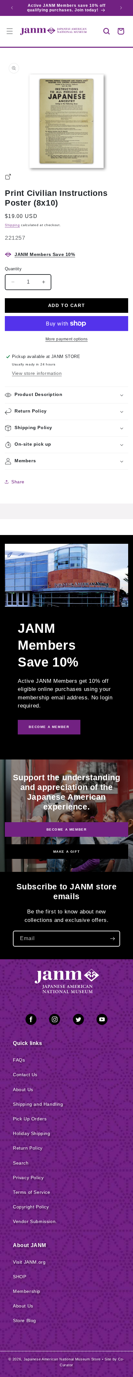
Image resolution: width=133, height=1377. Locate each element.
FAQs (19, 1060)
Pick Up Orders (29, 1118)
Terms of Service (31, 1192)
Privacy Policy (28, 1177)
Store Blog (24, 1320)
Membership (26, 1291)
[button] (106, 31)
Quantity (13, 268)
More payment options (67, 339)
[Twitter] (78, 1020)
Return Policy (28, 1148)
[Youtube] (102, 1020)
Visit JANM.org (29, 1262)
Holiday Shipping (31, 1133)
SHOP (19, 1276)
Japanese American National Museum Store (62, 1359)
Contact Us (25, 1074)
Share (18, 481)
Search (21, 1163)
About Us (23, 1089)
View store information (37, 373)
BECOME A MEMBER (49, 727)
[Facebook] (31, 1020)
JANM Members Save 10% (45, 254)
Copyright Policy (31, 1206)
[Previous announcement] (12, 8)
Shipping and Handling (38, 1104)
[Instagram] (54, 1020)
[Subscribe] (112, 939)
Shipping (12, 225)
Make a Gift (66, 851)
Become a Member (66, 829)
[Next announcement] (121, 8)
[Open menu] (10, 31)
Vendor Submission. (35, 1221)
